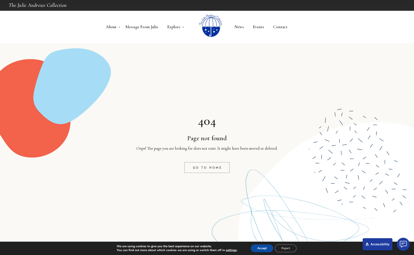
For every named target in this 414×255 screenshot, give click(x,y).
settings (231, 250)
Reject (285, 248)
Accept (262, 248)
